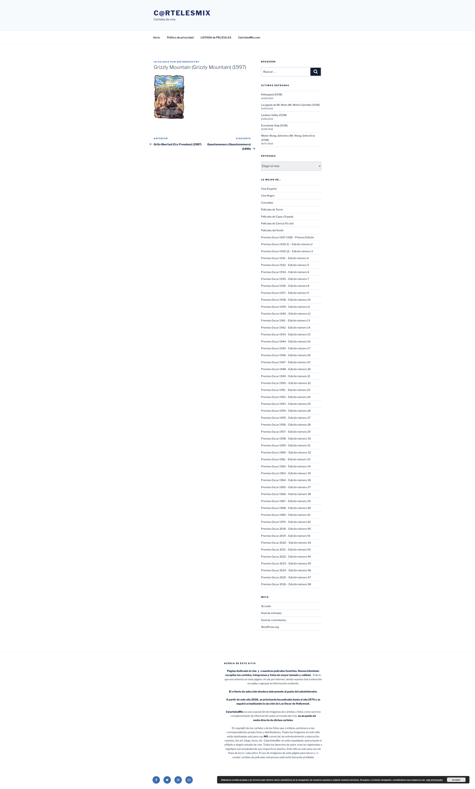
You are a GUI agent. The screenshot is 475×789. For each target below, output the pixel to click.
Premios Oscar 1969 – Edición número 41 (285, 514)
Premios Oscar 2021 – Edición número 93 (286, 549)
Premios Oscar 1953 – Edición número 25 (286, 403)
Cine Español (268, 188)
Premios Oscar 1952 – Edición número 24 (285, 396)
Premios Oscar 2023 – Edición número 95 (286, 563)
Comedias (267, 202)
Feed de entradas (271, 613)
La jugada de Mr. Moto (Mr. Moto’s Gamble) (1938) (290, 104)
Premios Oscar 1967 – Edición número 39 (286, 501)
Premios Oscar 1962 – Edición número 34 (286, 466)
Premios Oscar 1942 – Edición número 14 (285, 327)
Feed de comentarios (273, 620)
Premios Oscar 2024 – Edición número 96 (286, 570)
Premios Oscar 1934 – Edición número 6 (285, 272)
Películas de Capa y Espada (277, 216)
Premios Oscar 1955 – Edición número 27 (285, 417)
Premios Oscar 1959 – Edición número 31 (285, 445)
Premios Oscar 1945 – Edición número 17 (285, 348)
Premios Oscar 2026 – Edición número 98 (286, 584)
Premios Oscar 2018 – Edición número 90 (286, 528)
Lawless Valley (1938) (274, 115)
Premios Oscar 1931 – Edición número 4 (285, 258)
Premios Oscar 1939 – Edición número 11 (285, 306)
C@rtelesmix (182, 13)
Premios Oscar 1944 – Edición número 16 (285, 341)
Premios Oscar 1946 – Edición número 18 (285, 355)
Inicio (156, 37)
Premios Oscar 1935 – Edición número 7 (285, 278)
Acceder (266, 606)
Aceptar (456, 779)
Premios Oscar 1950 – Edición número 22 (286, 383)
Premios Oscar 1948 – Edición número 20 (286, 369)
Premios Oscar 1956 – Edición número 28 (286, 424)
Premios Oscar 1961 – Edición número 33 (285, 459)
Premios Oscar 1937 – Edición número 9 (285, 292)
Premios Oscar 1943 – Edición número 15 (285, 334)
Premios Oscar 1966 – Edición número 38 (286, 494)
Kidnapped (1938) (271, 94)
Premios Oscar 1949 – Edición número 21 (285, 376)
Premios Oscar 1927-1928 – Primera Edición (287, 237)
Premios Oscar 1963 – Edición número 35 (286, 473)
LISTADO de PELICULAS (216, 37)
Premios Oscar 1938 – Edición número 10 (286, 299)
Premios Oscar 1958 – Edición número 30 (286, 438)
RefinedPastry (188, 62)
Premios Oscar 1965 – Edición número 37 (286, 487)
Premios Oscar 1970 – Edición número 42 (286, 521)
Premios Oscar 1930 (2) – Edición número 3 (287, 251)
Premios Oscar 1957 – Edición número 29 (285, 431)
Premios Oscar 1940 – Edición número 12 (285, 313)
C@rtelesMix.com (249, 37)
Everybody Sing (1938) (274, 125)
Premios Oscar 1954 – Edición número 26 (286, 410)
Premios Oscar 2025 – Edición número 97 (286, 577)
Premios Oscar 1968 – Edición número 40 (286, 507)
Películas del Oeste (272, 230)
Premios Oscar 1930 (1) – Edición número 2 (286, 244)
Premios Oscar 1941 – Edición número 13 (285, 320)
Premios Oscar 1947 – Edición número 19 (285, 362)
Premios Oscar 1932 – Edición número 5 (285, 265)
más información (434, 779)
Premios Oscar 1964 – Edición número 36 (286, 480)
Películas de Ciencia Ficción (277, 223)
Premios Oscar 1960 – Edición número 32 (286, 452)
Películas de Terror (272, 209)
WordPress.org (270, 626)
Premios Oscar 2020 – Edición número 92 (286, 542)
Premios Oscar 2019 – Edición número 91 (285, 535)
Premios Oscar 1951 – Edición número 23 (285, 389)
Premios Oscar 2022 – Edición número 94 (286, 556)
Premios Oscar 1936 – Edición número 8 (285, 285)
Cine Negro (267, 195)
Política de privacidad (180, 37)
